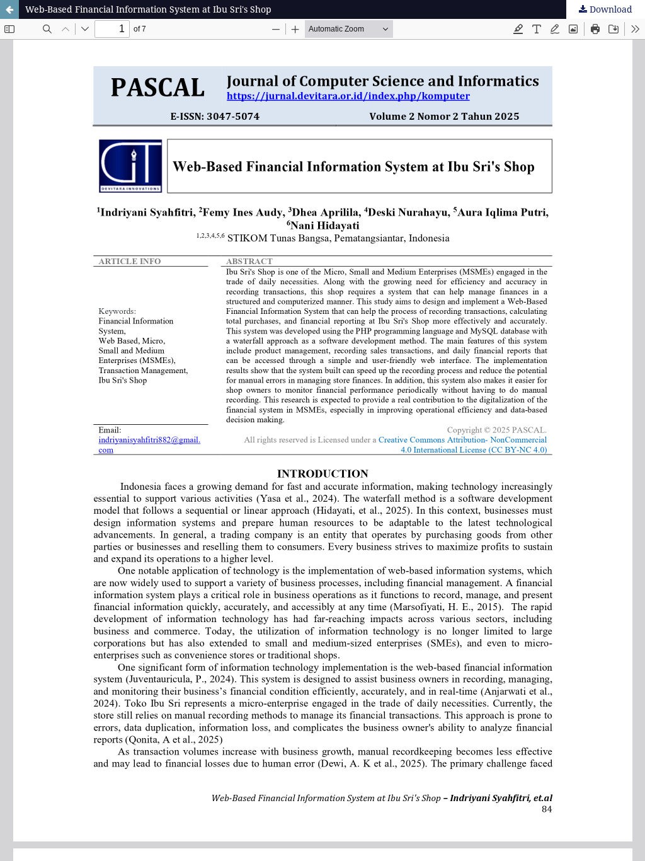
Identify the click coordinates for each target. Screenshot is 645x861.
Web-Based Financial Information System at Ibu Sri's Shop (148, 9)
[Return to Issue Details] (9, 9)
